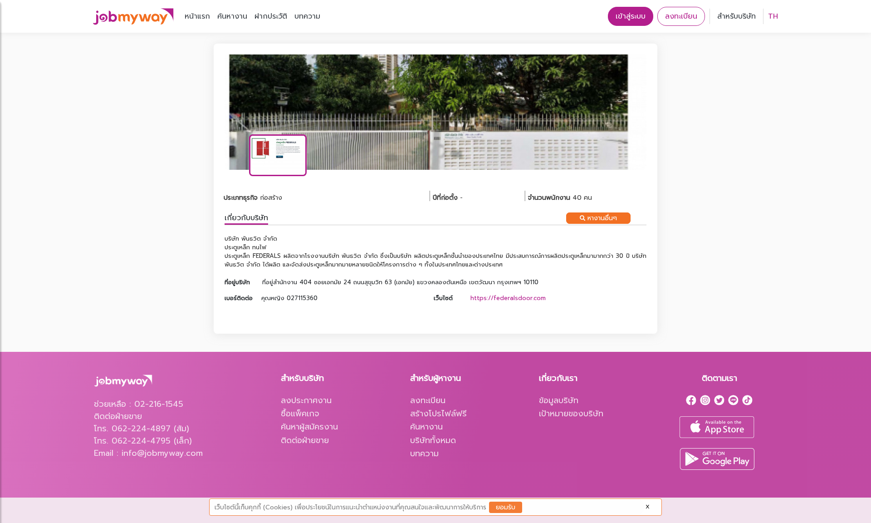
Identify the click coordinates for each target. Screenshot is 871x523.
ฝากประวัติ (270, 16)
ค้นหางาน (232, 16)
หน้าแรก (197, 16)
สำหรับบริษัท (736, 16)
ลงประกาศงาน (306, 400)
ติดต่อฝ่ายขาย (305, 440)
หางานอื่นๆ (601, 218)
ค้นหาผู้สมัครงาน (309, 426)
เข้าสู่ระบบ (631, 16)
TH (773, 16)
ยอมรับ (505, 507)
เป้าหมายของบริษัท (571, 413)
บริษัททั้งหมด (433, 440)
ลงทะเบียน (681, 16)
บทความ (307, 16)
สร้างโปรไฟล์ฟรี (438, 413)
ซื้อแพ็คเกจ (300, 413)
